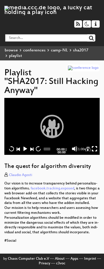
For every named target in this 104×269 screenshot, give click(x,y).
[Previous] (18, 148)
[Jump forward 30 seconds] (38, 148)
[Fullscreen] (94, 148)
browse (11, 50)
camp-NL (59, 50)
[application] (52, 126)
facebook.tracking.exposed (52, 188)
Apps (74, 259)
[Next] (31, 148)
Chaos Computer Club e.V (28, 259)
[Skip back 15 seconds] (11, 148)
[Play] (52, 126)
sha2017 (80, 50)
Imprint (90, 259)
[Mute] (74, 148)
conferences (34, 50)
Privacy (44, 263)
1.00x (82, 149)
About (60, 259)
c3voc (60, 263)
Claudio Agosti (20, 175)
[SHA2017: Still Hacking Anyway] (87, 148)
